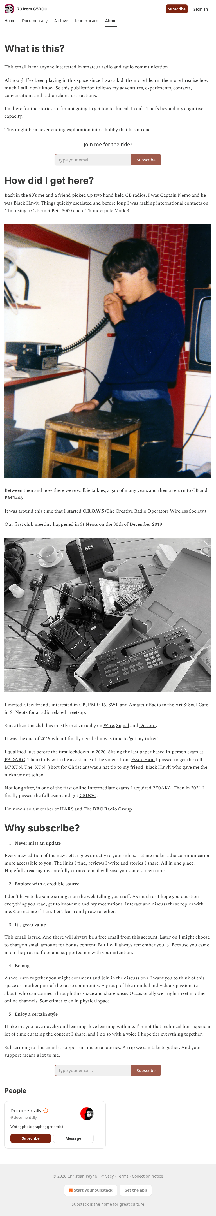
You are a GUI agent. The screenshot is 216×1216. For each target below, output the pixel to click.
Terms (123, 1176)
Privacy (107, 1176)
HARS (66, 809)
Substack (80, 1204)
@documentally (23, 1117)
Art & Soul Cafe (191, 704)
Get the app (135, 1190)
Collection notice (147, 1176)
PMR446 (97, 704)
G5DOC (87, 795)
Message (73, 1138)
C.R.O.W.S (93, 511)
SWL (113, 704)
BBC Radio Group (112, 809)
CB (82, 704)
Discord (147, 725)
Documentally (26, 1110)
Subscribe (177, 8)
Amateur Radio (145, 704)
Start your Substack (93, 1190)
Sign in (201, 9)
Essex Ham (143, 759)
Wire (109, 725)
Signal (122, 725)
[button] (10, 21)
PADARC (14, 759)
